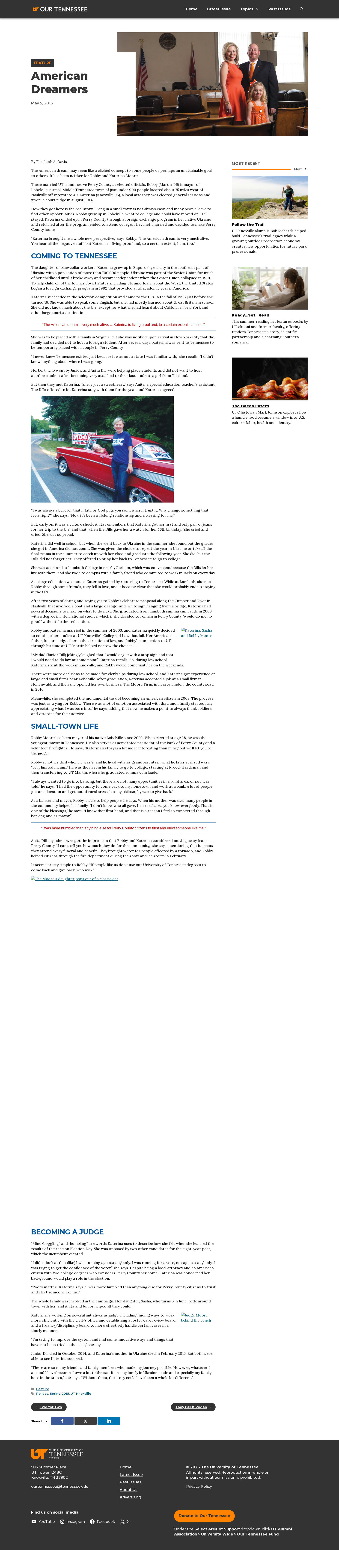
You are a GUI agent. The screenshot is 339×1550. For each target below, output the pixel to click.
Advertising (130, 1497)
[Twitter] (85, 1421)
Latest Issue (219, 9)
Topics (246, 9)
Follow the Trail (248, 224)
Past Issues (279, 9)
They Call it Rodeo (191, 1407)
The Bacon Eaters (250, 406)
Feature (42, 63)
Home (192, 9)
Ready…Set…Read (250, 315)
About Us (128, 1490)
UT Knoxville (81, 1393)
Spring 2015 (59, 1393)
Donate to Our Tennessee (204, 1516)
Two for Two (51, 1407)
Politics (42, 1393)
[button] (301, 9)
